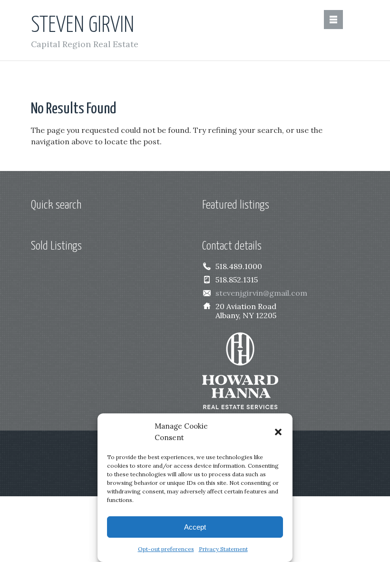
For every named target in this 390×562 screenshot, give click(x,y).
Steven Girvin (82, 26)
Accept (195, 527)
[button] (278, 432)
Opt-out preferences (166, 548)
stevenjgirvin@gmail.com (261, 293)
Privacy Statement (223, 548)
